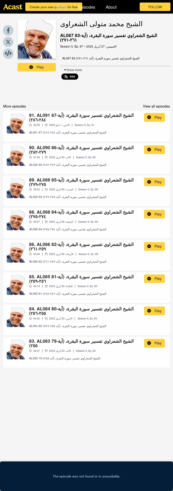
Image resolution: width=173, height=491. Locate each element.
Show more (74, 70)
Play (40, 67)
